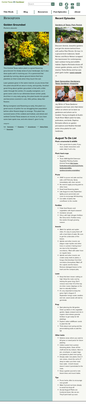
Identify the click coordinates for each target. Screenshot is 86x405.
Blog (26, 12)
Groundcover (32, 127)
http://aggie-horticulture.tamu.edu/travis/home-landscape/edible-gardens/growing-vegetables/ (71, 167)
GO (53, 4)
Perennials (10, 129)
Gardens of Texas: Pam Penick (68, 24)
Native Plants (44, 127)
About (77, 12)
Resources (43, 12)
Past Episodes (60, 12)
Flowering (21, 127)
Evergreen (10, 127)
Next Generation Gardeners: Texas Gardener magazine (67, 82)
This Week (8, 12)
